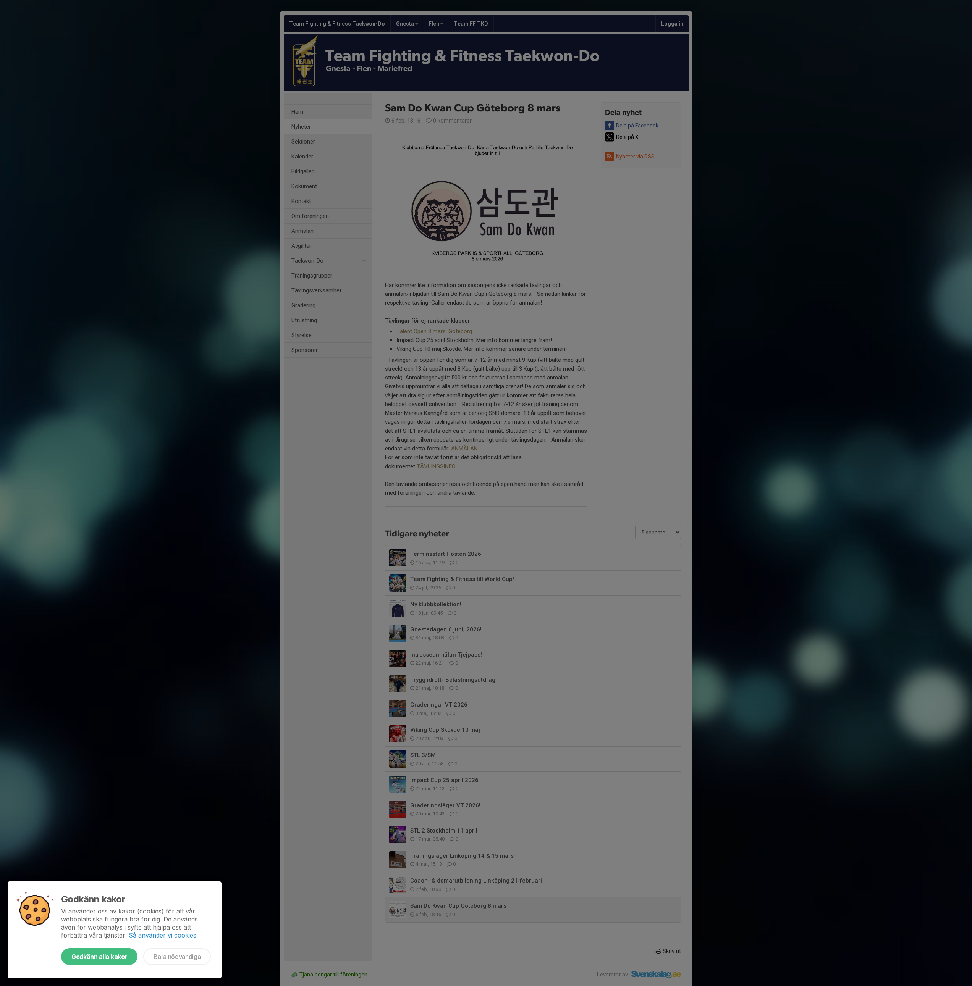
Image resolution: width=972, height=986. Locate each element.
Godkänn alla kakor (99, 956)
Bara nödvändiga (177, 956)
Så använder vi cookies (162, 935)
